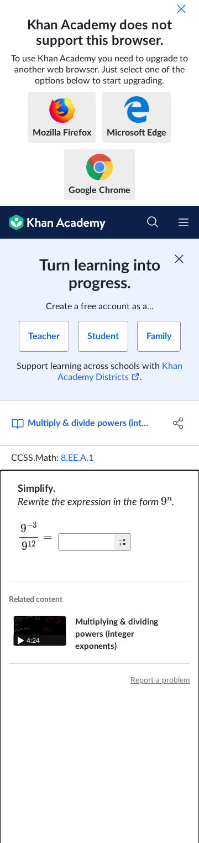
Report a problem (160, 680)
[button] (122, 542)
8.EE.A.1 (77, 458)
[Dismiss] (181, 9)
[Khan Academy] (53, 222)
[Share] (178, 423)
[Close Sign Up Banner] (179, 259)
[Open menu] (183, 222)
